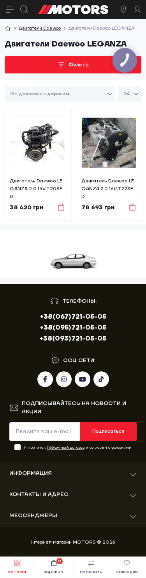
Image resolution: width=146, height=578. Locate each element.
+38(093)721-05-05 (73, 339)
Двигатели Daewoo (40, 28)
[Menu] (10, 9)
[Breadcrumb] (8, 28)
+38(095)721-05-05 (73, 328)
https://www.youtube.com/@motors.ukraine (82, 379)
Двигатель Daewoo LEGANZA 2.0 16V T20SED (36, 189)
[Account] (137, 9)
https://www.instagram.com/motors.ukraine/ (64, 379)
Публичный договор (65, 447)
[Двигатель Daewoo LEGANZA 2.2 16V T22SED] (109, 143)
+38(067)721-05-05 (73, 317)
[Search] (24, 9)
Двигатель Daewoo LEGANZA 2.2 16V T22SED (107, 189)
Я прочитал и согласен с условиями (78, 447)
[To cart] (57, 207)
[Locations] (123, 9)
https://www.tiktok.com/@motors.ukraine (101, 379)
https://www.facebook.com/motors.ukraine (45, 379)
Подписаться (108, 431)
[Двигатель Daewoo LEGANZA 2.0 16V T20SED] (37, 143)
